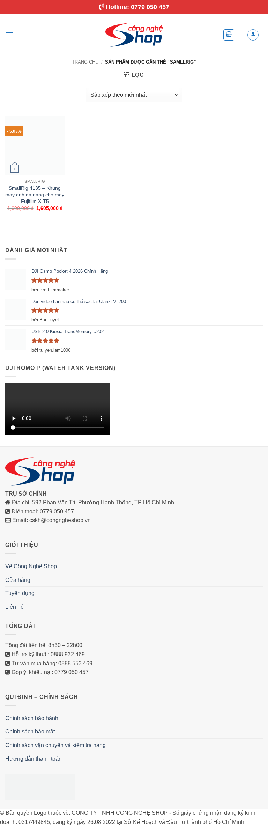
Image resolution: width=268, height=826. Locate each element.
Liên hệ (14, 699)
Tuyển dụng (20, 686)
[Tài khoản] (253, 35)
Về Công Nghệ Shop (31, 659)
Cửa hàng (17, 672)
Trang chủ (85, 62)
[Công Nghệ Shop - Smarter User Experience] (134, 35)
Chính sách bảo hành (31, 811)
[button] (9, 34)
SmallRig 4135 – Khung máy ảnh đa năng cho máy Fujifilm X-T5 (34, 194)
